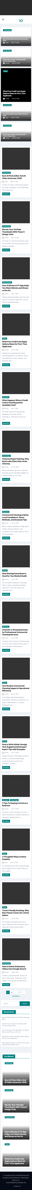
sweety (7, 972)
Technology (7, 30)
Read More (6, 194)
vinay (7, 42)
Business (5, 397)
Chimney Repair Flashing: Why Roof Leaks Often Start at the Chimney (15, 461)
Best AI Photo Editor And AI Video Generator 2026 (16, 1081)
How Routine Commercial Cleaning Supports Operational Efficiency (15, 688)
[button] (28, 84)
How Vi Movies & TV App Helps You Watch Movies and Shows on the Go (15, 287)
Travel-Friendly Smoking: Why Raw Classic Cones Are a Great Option (15, 912)
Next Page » (16, 996)
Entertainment (7, 282)
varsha (7, 63)
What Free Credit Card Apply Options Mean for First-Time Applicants (14, 93)
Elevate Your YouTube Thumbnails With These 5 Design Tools (14, 60)
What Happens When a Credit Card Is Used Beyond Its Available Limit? (15, 402)
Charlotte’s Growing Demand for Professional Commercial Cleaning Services (15, 632)
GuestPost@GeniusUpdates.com (16, 1182)
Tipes (5, 71)
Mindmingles (25, 1177)
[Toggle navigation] (3, 19)
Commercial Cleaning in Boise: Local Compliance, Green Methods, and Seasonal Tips (15, 517)
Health (5, 570)
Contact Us (17, 1186)
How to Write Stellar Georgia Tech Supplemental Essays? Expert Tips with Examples (14, 746)
